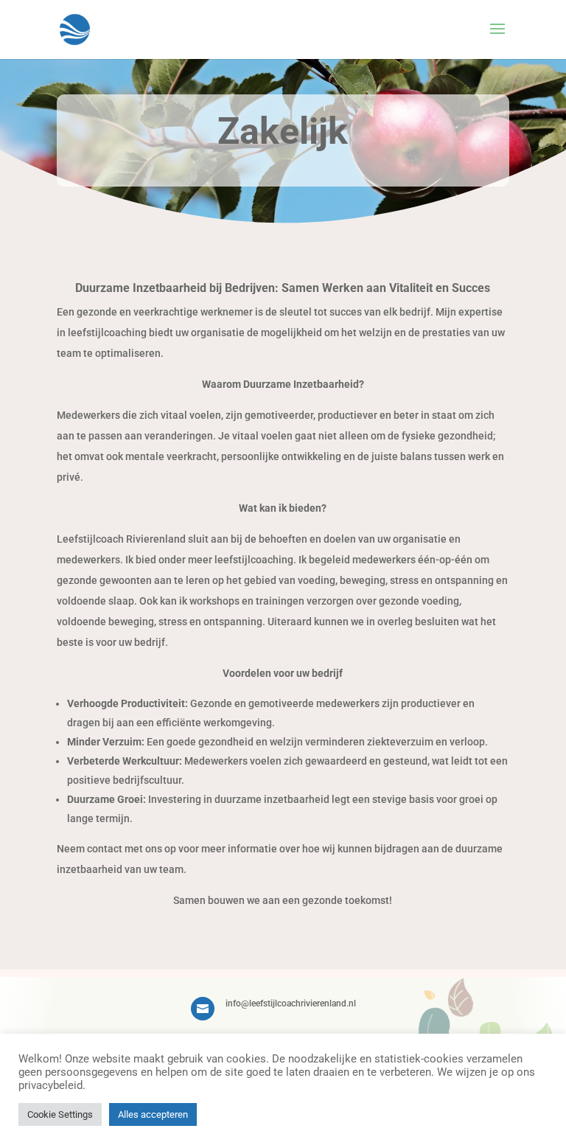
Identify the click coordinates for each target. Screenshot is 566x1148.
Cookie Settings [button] (60, 1114)
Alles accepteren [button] (153, 1114)
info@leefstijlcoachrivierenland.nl (291, 1003)
